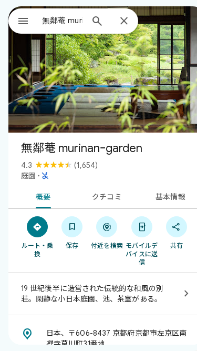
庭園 (28, 175)
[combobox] (62, 20)
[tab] (41, 195)
